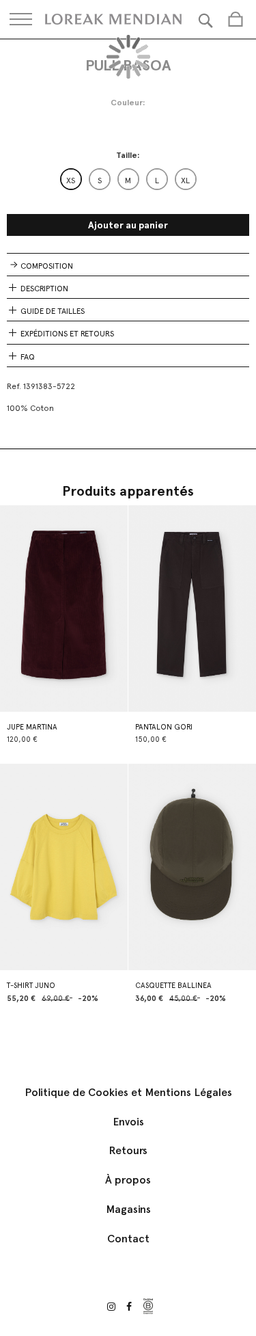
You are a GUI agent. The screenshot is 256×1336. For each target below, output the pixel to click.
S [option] (100, 180)
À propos (128, 1179)
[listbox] (128, 179)
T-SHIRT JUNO (31, 985)
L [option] (157, 180)
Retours (128, 1150)
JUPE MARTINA (32, 727)
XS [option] (70, 180)
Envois (128, 1121)
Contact (128, 1238)
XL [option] (185, 180)
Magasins (128, 1209)
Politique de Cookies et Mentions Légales (128, 1092)
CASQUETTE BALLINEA (173, 985)
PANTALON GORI (164, 727)
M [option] (128, 180)
